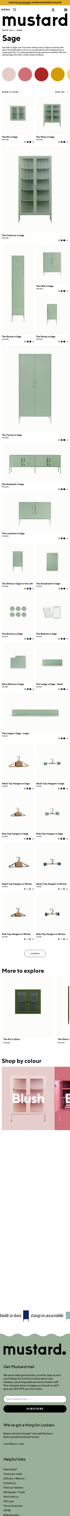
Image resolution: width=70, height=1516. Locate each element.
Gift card (8, 1501)
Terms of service (12, 1505)
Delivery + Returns (14, 1478)
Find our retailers (13, 1487)
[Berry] (30, 889)
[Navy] (30, 142)
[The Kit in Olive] (28, 1006)
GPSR (7, 1510)
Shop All (8, 30)
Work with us (11, 1496)
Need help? (10, 1469)
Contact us (9, 1483)
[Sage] (25, 142)
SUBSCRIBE (35, 1408)
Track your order (12, 1473)
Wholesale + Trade (14, 1492)
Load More (35, 953)
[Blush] (27, 889)
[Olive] (28, 142)
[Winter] (25, 889)
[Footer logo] (35, 1349)
